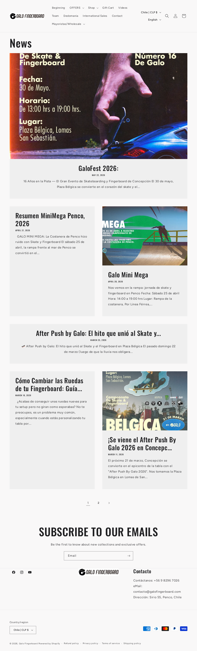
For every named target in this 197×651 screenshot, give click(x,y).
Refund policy (71, 643)
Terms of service (111, 643)
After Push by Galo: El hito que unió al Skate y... (98, 333)
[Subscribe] (128, 555)
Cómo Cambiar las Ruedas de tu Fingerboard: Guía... (49, 384)
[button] (76, 8)
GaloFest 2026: (98, 168)
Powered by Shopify (49, 643)
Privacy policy (90, 643)
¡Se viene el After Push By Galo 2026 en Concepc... (142, 443)
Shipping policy (132, 643)
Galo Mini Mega (128, 275)
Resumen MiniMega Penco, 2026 (50, 219)
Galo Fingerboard (28, 643)
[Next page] (109, 503)
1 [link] (88, 503)
